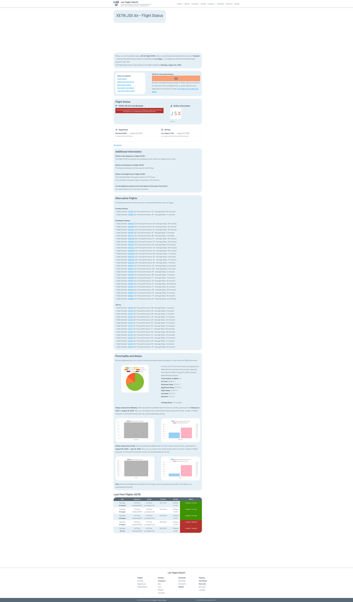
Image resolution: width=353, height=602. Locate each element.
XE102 (130, 311)
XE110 (130, 323)
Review (237, 4)
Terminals (182, 578)
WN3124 (131, 257)
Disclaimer (154, 600)
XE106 (130, 317)
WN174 (130, 236)
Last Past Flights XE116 (125, 91)
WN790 (131, 278)
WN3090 (131, 254)
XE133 (130, 344)
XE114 (130, 329)
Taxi (159, 587)
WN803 (131, 293)
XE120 (130, 332)
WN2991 (131, 251)
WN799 (130, 290)
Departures (141, 584)
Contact (160, 600)
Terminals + (195, 4)
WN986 (131, 299)
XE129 (130, 341)
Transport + (211, 4)
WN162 (130, 233)
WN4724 (131, 263)
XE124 (130, 335)
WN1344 (131, 230)
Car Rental (220, 4)
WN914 (130, 296)
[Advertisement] (176, 37)
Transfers (161, 593)
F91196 (130, 211)
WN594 (131, 266)
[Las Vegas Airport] (116, 4)
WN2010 (131, 242)
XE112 (130, 326)
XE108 (130, 320)
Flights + (180, 4)
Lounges (202, 590)
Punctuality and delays (125, 88)
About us (164, 600)
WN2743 (131, 248)
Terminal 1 (182, 581)
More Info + (229, 4)
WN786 (130, 275)
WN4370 (131, 260)
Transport (161, 581)
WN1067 (131, 224)
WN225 (131, 245)
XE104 (130, 314)
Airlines (186, 4)
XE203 (130, 347)
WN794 (130, 287)
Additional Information (125, 82)
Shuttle (160, 590)
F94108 (130, 215)
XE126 (130, 338)
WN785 (130, 272)
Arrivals (140, 581)
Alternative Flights (124, 85)
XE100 (130, 308)
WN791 (130, 281)
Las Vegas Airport (129, 2)
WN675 (130, 269)
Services (202, 587)
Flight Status (122, 79)
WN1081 (131, 227)
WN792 (130, 284)
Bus (159, 584)
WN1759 (131, 239)
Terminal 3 (182, 584)
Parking (203, 4)
